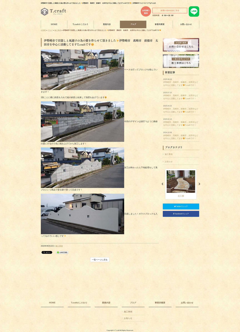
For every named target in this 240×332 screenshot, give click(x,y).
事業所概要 (160, 303)
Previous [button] (162, 184)
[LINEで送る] (62, 252)
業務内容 (106, 303)
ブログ (50, 30)
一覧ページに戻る (100, 260)
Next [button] (199, 184)
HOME (43, 30)
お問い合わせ (187, 303)
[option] (180, 184)
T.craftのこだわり (79, 303)
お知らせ (168, 161)
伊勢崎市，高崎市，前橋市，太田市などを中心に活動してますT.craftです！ (180, 82)
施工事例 (57, 30)
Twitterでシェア (182, 206)
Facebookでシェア (181, 214)
